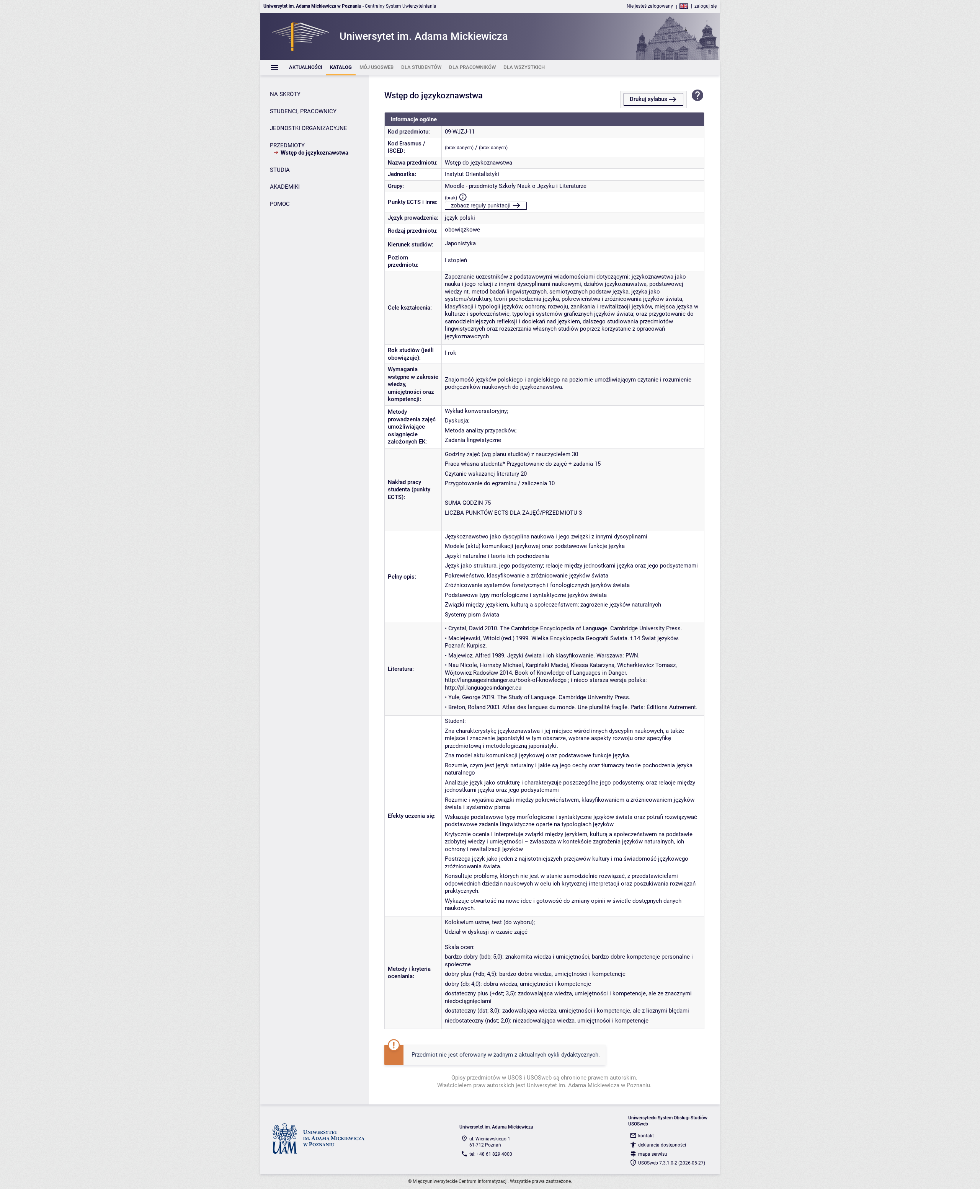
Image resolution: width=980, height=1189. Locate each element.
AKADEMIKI (285, 186)
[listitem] (305, 67)
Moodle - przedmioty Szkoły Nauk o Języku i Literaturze (515, 186)
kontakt (646, 1135)
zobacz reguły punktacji (481, 205)
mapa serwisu (652, 1154)
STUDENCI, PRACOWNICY (303, 111)
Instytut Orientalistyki (472, 174)
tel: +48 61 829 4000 (490, 1154)
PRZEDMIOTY (287, 145)
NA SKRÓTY (285, 94)
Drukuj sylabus (648, 99)
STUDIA (280, 169)
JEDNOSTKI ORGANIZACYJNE (308, 128)
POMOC (280, 204)
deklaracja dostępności (662, 1145)
